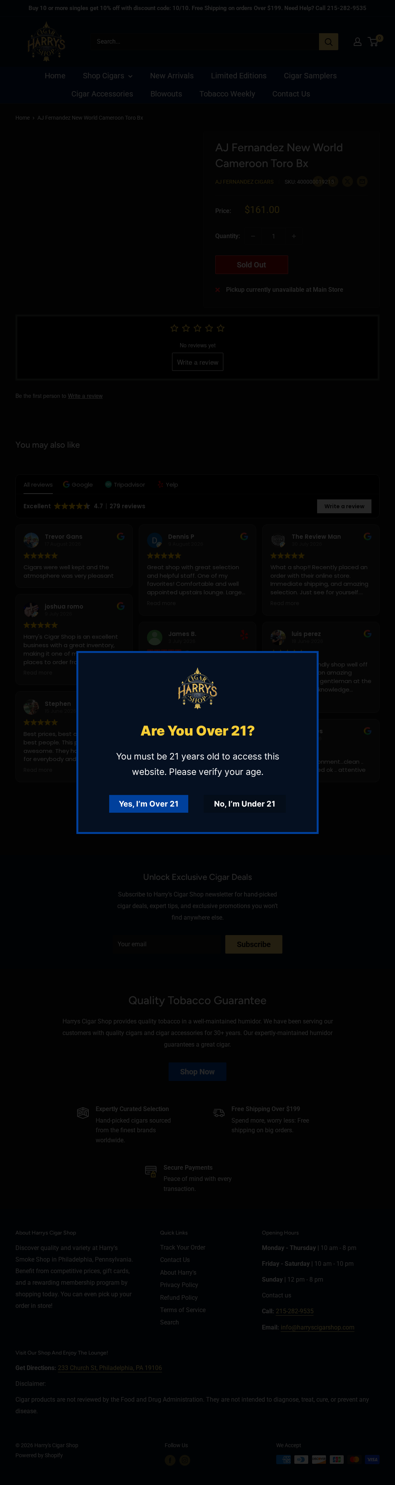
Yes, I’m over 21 (149, 803)
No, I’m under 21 (244, 803)
